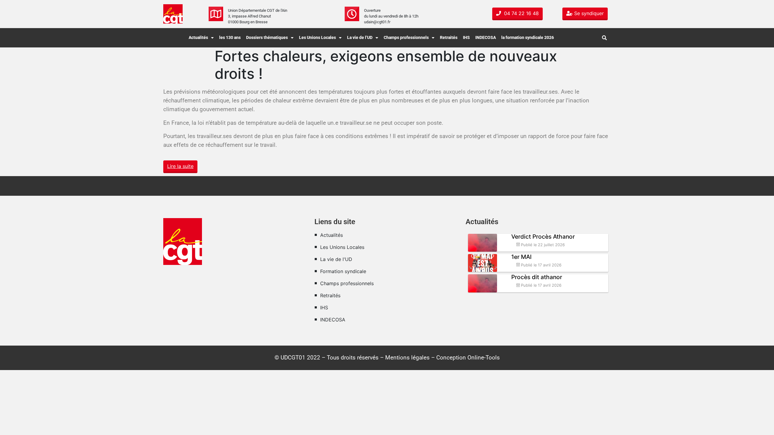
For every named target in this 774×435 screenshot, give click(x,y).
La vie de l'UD (336, 259)
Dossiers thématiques (267, 37)
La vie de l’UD (359, 37)
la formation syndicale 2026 (527, 37)
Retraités (448, 37)
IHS (466, 37)
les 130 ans (230, 37)
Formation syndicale (343, 271)
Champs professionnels (406, 37)
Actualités (198, 37)
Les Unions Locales (317, 37)
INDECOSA (485, 37)
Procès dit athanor (536, 277)
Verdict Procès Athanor (543, 236)
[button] (201, 37)
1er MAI (521, 256)
